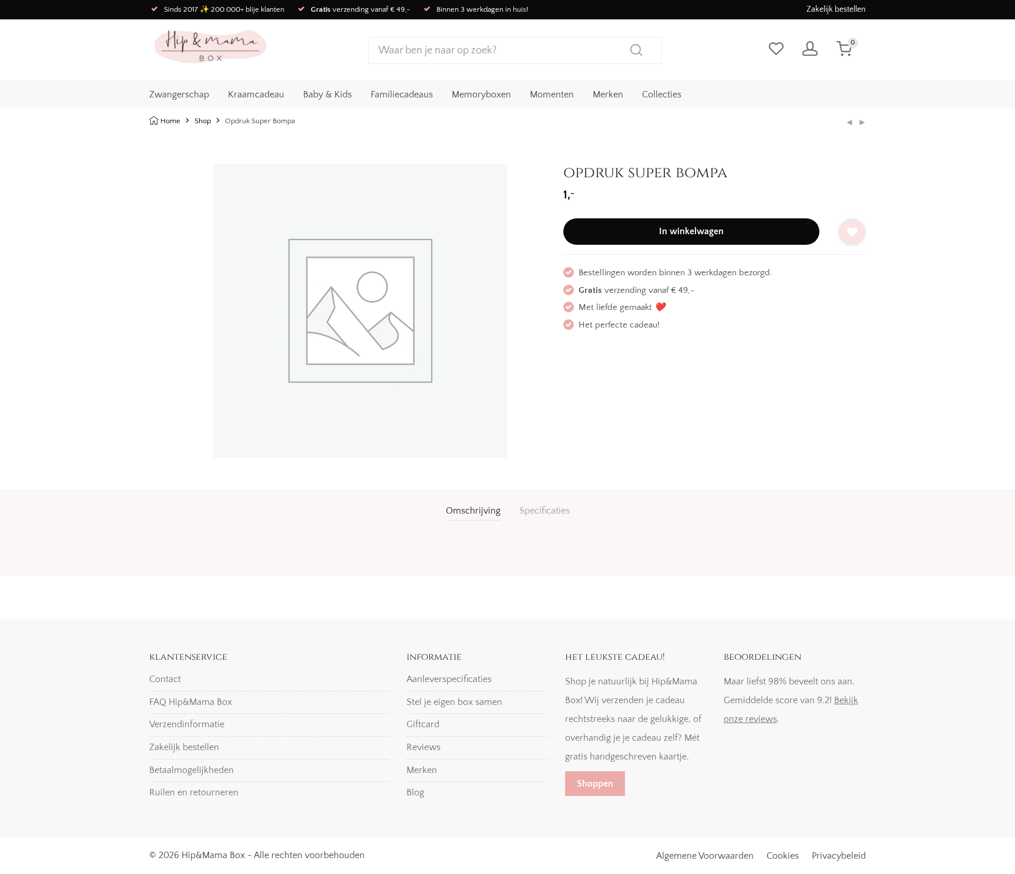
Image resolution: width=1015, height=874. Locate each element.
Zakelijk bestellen (836, 9)
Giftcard (422, 724)
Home (170, 121)
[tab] (473, 511)
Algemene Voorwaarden (705, 856)
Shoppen (595, 783)
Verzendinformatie (186, 724)
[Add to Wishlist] (852, 232)
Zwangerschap (179, 94)
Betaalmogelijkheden (191, 770)
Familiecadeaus (402, 94)
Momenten (552, 94)
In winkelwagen (691, 231)
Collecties (661, 94)
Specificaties (544, 510)
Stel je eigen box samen (454, 702)
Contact (165, 679)
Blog (415, 792)
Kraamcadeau (256, 94)
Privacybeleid (839, 856)
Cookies (783, 856)
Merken (608, 94)
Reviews (423, 747)
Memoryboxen (481, 94)
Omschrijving (473, 510)
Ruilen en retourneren (193, 792)
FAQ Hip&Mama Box (190, 702)
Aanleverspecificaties (449, 679)
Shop (202, 121)
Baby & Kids (327, 94)
